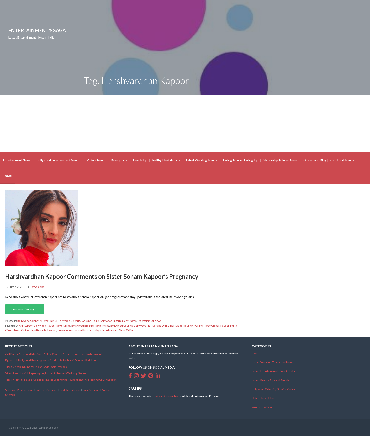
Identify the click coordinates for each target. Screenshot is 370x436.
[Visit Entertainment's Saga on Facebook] (130, 376)
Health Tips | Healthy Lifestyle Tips (156, 160)
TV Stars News (95, 160)
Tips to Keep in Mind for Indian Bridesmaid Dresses (36, 366)
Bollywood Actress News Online (52, 325)
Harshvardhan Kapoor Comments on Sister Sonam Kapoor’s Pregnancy (101, 276)
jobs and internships (167, 395)
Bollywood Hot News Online (186, 325)
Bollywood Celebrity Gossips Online (273, 389)
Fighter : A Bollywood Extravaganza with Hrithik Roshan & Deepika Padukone (51, 360)
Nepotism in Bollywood (43, 330)
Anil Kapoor (26, 325)
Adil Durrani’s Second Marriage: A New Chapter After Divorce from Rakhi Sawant (53, 354)
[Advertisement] (185, 124)
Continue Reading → (24, 309)
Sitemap (10, 389)
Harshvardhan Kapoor (216, 325)
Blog (254, 353)
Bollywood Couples (121, 325)
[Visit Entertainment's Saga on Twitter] (143, 376)
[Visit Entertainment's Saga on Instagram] (136, 376)
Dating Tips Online (263, 398)
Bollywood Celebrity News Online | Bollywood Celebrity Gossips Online (58, 320)
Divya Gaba (37, 287)
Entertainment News (16, 160)
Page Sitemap (91, 389)
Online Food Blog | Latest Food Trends (328, 160)
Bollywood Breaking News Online (90, 325)
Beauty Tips (119, 160)
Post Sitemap (25, 389)
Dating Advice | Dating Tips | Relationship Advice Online (260, 160)
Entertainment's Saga (37, 30)
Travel (7, 175)
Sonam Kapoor (82, 330)
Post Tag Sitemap (70, 389)
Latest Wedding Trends (201, 160)
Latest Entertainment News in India (273, 371)
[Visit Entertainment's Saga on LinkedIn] (158, 376)
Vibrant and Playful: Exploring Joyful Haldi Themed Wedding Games (45, 373)
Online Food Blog (262, 406)
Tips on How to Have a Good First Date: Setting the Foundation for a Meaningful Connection (61, 379)
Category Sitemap (46, 389)
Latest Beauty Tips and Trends (270, 380)
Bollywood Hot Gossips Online (151, 325)
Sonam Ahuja (65, 330)
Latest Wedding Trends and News (272, 362)
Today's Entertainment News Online (112, 330)
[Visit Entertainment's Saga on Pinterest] (150, 376)
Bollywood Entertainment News (57, 160)
